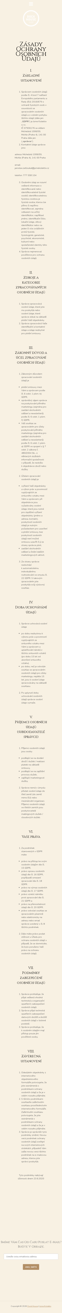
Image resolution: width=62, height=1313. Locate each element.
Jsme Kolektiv (45, 1306)
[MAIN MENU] (31, 4)
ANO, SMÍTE (31, 1267)
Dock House (32, 1306)
